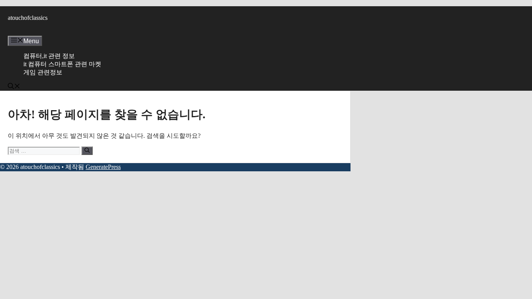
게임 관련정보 (42, 72)
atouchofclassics (28, 17)
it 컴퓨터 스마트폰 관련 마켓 (62, 64)
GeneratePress (103, 167)
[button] (14, 87)
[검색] (87, 150)
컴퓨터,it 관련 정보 (49, 56)
